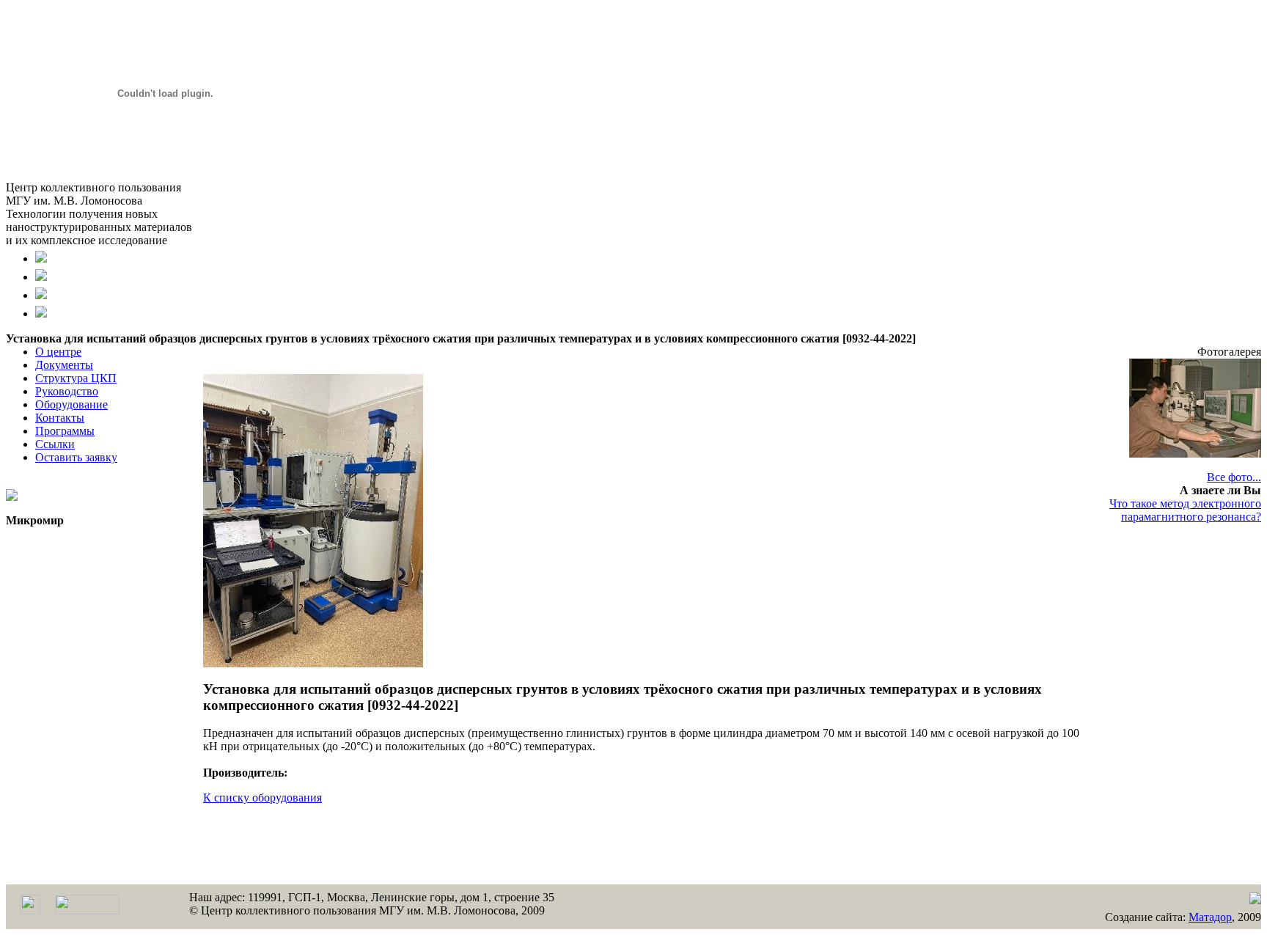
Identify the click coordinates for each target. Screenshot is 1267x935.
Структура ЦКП (76, 378)
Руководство (66, 391)
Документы (64, 365)
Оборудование (71, 404)
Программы (65, 431)
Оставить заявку (76, 457)
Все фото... (1234, 477)
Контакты (59, 417)
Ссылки (55, 444)
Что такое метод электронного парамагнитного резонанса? (1185, 510)
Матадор (1210, 917)
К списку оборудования (262, 797)
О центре (58, 351)
